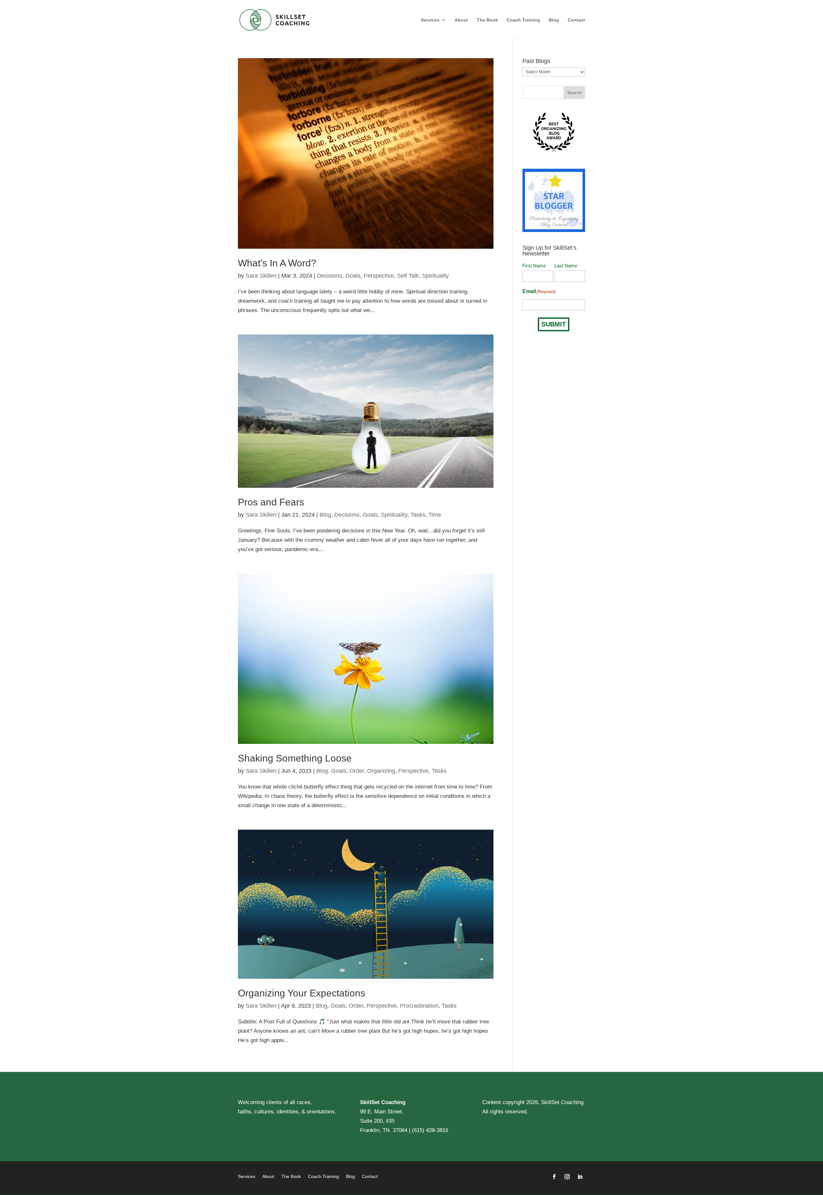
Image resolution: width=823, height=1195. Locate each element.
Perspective (379, 275)
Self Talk (408, 275)
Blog (554, 20)
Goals (352, 275)
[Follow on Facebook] (554, 1177)
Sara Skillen (261, 275)
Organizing (381, 771)
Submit (553, 324)
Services (430, 20)
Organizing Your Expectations (301, 993)
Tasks (418, 515)
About (461, 20)
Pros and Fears (271, 502)
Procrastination (419, 1006)
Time (435, 515)
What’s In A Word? (277, 263)
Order (356, 771)
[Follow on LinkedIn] (580, 1177)
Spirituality (435, 275)
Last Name (565, 265)
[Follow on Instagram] (567, 1177)
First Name (534, 265)
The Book (487, 20)
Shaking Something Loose (295, 758)
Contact (576, 20)
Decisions (329, 275)
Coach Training (523, 20)
